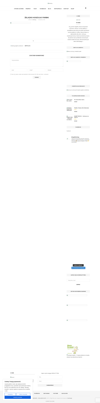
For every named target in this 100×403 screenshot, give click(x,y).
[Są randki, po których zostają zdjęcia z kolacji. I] (84, 229)
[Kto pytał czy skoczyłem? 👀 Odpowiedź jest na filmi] (72, 203)
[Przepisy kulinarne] (73, 345)
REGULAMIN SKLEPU (42, 398)
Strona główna (19, 8)
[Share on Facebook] (35, 41)
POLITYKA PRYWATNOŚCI (32, 398)
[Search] (83, 9)
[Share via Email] (39, 41)
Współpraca (58, 8)
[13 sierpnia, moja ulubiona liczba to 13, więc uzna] (72, 161)
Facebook (69, 131)
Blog (49, 8)
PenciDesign (69, 398)
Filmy (35, 8)
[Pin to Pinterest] (38, 41)
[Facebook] (76, 9)
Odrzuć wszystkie (23, 394)
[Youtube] (79, 9)
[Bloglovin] (80, 9)
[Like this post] (34, 41)
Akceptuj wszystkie (17, 397)
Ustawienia (10, 394)
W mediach (43, 8)
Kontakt (66, 8)
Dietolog (34, 19)
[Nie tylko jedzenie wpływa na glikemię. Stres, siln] (84, 169)
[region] (18, 389)
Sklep (72, 8)
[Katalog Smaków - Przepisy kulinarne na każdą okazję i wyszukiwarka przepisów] (78, 355)
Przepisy (28, 8)
